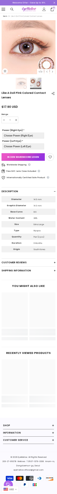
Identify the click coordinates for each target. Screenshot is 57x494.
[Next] (52, 71)
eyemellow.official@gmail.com (29, 470)
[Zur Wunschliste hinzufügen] (50, 157)
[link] (15, 333)
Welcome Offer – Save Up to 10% (28, 2)
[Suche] (12, 9)
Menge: (5, 114)
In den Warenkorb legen (23, 157)
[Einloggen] (44, 9)
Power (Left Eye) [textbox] (12, 141)
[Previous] (47, 71)
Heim (5, 16)
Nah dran (54, 3)
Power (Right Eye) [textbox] (13, 130)
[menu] (3, 9)
